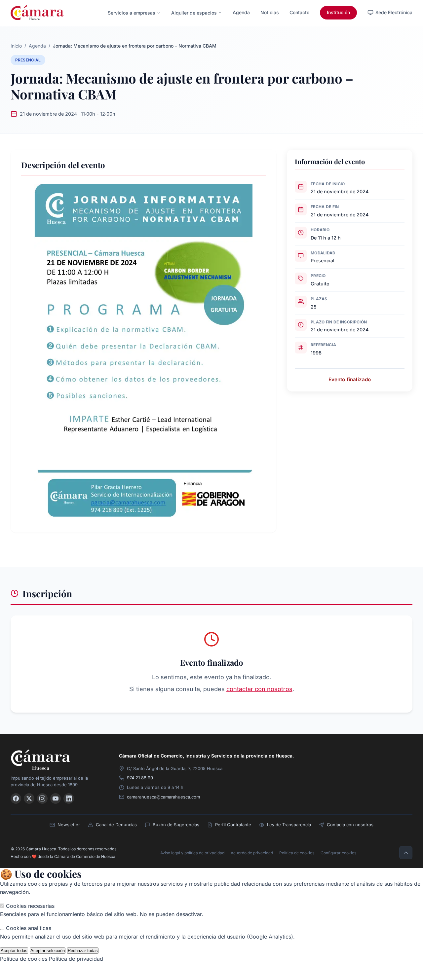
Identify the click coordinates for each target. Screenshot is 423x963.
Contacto (299, 12)
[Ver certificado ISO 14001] (403, 763)
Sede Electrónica (393, 12)
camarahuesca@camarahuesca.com (163, 796)
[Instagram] (42, 798)
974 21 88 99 (140, 777)
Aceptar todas (14, 950)
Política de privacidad (76, 958)
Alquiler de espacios (194, 13)
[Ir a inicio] (57, 760)
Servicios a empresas (131, 13)
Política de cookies (296, 852)
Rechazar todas (83, 950)
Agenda (241, 12)
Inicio (16, 46)
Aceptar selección (47, 950)
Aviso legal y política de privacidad (192, 852)
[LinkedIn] (68, 798)
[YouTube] (55, 798)
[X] (29, 798)
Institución (338, 12)
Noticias (269, 12)
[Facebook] (16, 798)
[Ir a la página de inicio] (37, 12)
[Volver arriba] (405, 852)
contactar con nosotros (259, 688)
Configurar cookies (338, 852)
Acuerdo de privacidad (252, 852)
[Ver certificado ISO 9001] (361, 763)
